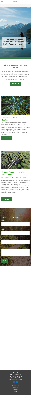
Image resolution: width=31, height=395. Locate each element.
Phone (3, 239)
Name (3, 220)
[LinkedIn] (17, 382)
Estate (15, 391)
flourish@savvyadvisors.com (15, 379)
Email (2, 229)
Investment (15, 389)
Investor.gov (15, 6)
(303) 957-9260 (17, 374)
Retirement (15, 387)
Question (3, 248)
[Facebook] (14, 382)
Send (4, 260)
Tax (15, 393)
